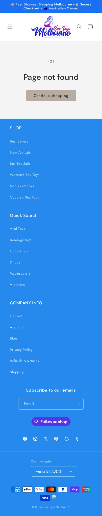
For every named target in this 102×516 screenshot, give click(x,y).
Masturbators (20, 273)
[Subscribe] (78, 404)
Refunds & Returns (24, 360)
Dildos (15, 262)
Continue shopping (51, 95)
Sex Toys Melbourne (57, 507)
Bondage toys (20, 239)
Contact (16, 316)
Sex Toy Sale (20, 163)
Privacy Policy (21, 349)
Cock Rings (19, 251)
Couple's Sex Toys (24, 197)
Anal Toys (17, 228)
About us (17, 327)
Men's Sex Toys (22, 185)
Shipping (17, 372)
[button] (9, 26)
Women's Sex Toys (25, 174)
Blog (13, 338)
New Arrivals (20, 152)
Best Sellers (19, 141)
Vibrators (17, 284)
